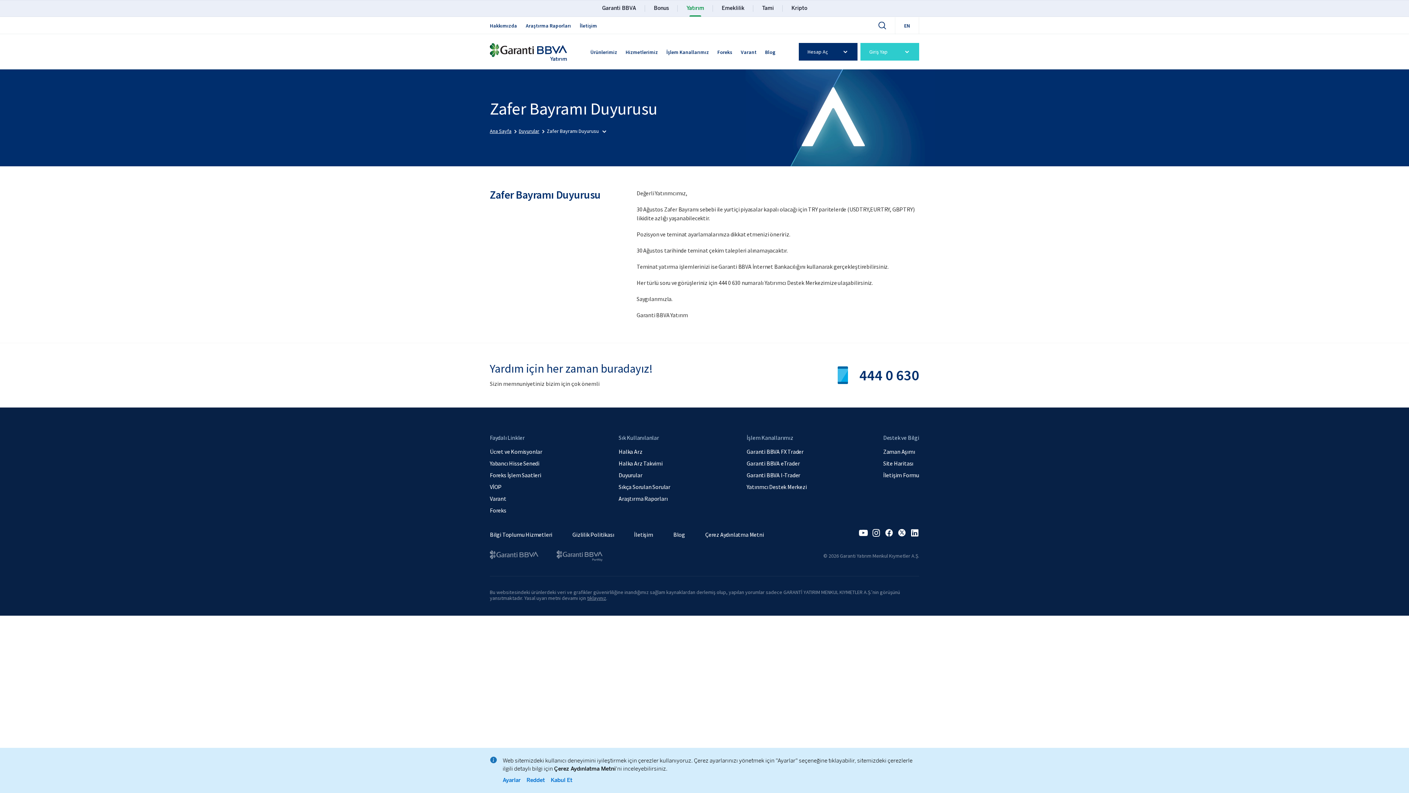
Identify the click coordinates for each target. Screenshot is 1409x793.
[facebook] (889, 533)
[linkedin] (914, 533)
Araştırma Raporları (548, 25)
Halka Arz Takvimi (641, 463)
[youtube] (863, 533)
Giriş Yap (878, 51)
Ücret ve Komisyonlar (516, 451)
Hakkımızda (503, 25)
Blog (770, 52)
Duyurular (630, 475)
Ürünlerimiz (603, 52)
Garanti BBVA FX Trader (775, 451)
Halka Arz (630, 451)
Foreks (724, 52)
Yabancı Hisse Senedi (514, 463)
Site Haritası (898, 463)
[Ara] (882, 25)
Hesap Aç (818, 51)
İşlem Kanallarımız (687, 52)
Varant (749, 52)
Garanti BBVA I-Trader (773, 475)
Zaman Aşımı (899, 451)
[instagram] (876, 533)
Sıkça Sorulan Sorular (644, 486)
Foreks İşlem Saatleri (515, 475)
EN (907, 25)
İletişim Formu (901, 475)
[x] (902, 533)
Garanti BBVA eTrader (773, 463)
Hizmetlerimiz (642, 52)
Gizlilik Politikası (593, 534)
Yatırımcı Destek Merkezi (777, 486)
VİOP (496, 486)
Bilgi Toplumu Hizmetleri (521, 534)
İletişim (588, 25)
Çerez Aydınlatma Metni (734, 534)
